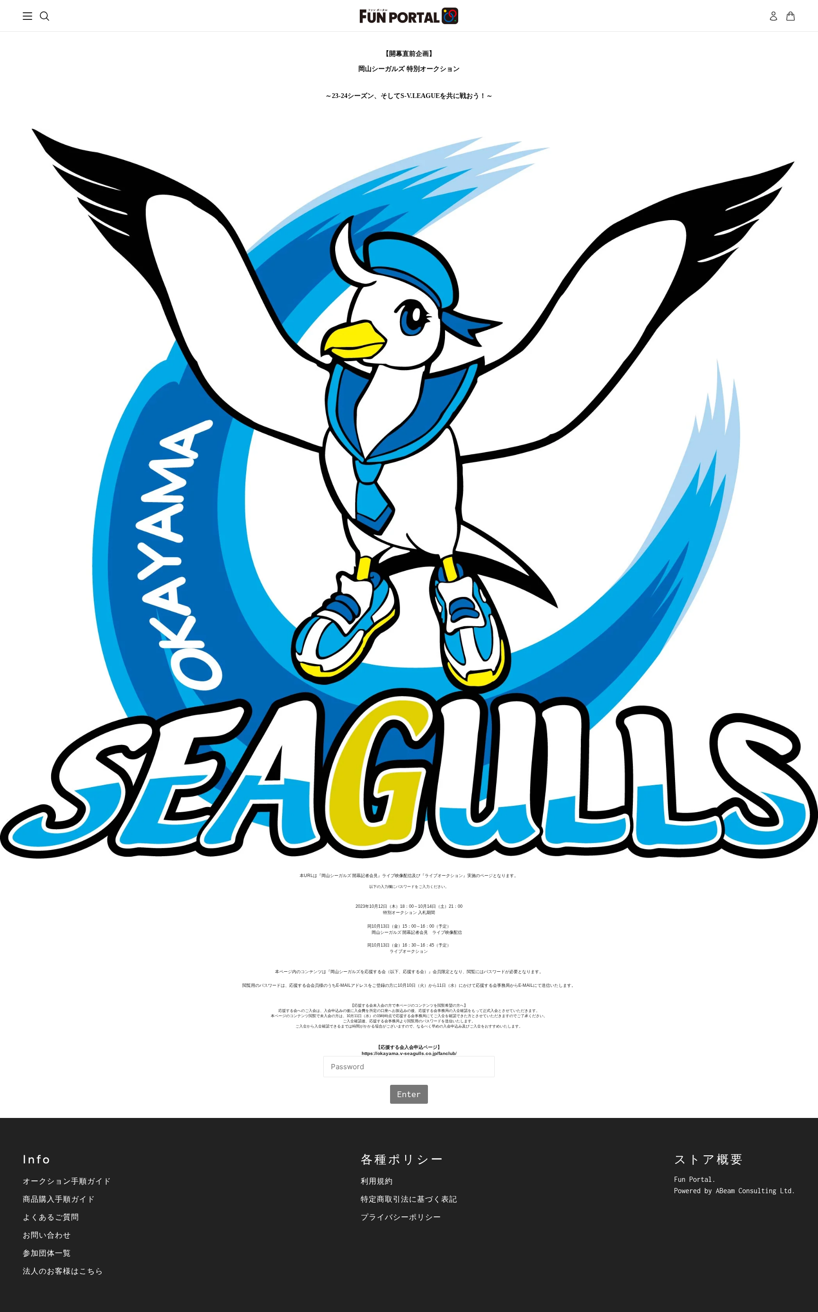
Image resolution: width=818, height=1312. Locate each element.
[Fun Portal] (409, 16)
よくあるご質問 (51, 1217)
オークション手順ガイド (67, 1181)
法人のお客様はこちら (63, 1271)
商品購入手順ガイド (59, 1199)
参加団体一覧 (47, 1253)
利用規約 (377, 1181)
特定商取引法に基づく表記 (409, 1199)
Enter (409, 1094)
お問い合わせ (47, 1235)
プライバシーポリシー (401, 1217)
